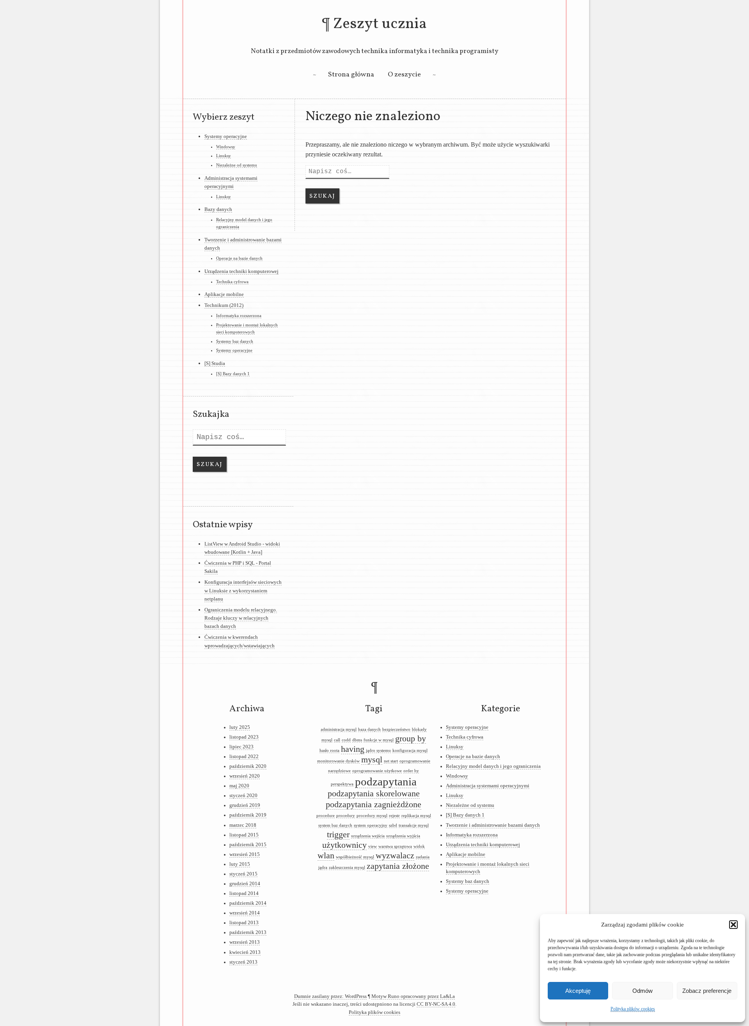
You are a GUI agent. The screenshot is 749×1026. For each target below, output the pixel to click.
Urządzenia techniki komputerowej (241, 271)
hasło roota (329, 750)
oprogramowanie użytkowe (377, 771)
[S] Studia (214, 363)
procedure (325, 815)
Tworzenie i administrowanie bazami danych (493, 825)
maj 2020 (239, 786)
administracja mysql (339, 729)
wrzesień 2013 (244, 942)
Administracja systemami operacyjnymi (487, 786)
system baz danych (335, 825)
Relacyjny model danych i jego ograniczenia (493, 766)
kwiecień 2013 (245, 952)
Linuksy (223, 155)
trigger (338, 834)
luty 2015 (239, 864)
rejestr (394, 815)
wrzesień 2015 (244, 854)
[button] (733, 925)
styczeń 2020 (243, 795)
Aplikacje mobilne (224, 294)
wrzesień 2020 (244, 776)
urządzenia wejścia (368, 836)
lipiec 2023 (241, 747)
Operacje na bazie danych (239, 258)
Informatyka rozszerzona (238, 315)
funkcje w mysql (379, 740)
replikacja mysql (416, 815)
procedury (345, 815)
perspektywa (342, 784)
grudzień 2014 (244, 883)
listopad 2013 (244, 922)
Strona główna (351, 75)
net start (391, 761)
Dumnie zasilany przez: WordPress (330, 996)
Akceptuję (578, 990)
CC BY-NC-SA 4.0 (436, 1004)
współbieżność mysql (355, 857)
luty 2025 (239, 727)
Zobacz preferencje (706, 990)
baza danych (369, 729)
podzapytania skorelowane (374, 793)
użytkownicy (344, 845)
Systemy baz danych (234, 341)
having (352, 749)
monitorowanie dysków (338, 761)
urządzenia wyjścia (403, 836)
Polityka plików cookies (633, 1009)
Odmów (642, 990)
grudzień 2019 (244, 805)
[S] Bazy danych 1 (233, 373)
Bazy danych (218, 209)
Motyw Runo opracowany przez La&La (413, 996)
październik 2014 (247, 903)
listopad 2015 (244, 835)
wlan (326, 855)
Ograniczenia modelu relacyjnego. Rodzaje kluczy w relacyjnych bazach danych (240, 618)
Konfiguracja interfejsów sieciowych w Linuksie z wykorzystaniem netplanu (243, 590)
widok (419, 846)
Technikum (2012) (223, 305)
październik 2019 (247, 815)
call (337, 740)
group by (410, 738)
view (372, 846)
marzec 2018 (242, 825)
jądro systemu (378, 750)
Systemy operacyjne (225, 136)
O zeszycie (404, 75)
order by (411, 771)
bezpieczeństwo (396, 729)
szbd (393, 825)
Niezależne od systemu (236, 165)
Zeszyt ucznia (380, 24)
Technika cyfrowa (232, 281)
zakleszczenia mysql (347, 867)
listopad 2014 (244, 893)
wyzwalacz (395, 855)
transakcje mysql (414, 825)
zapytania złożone (398, 866)
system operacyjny (370, 825)
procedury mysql (372, 815)
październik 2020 (247, 766)
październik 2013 (247, 932)
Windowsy (225, 146)
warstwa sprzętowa (395, 846)
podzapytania (386, 781)
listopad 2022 (244, 756)
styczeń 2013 (243, 962)
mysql (371, 759)
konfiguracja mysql (410, 750)
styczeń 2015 (243, 874)
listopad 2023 (244, 737)
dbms (357, 740)
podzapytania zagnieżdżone (373, 804)
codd (346, 740)
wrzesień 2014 (244, 913)
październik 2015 (247, 844)
